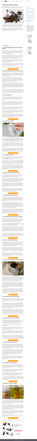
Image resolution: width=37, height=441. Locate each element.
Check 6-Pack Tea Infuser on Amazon (13, 340)
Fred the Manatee (10, 160)
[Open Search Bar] (35, 1)
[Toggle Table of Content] (9, 45)
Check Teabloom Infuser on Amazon (13, 193)
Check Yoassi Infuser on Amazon (13, 294)
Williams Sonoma (4, 78)
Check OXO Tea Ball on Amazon (13, 381)
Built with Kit (18, 434)
